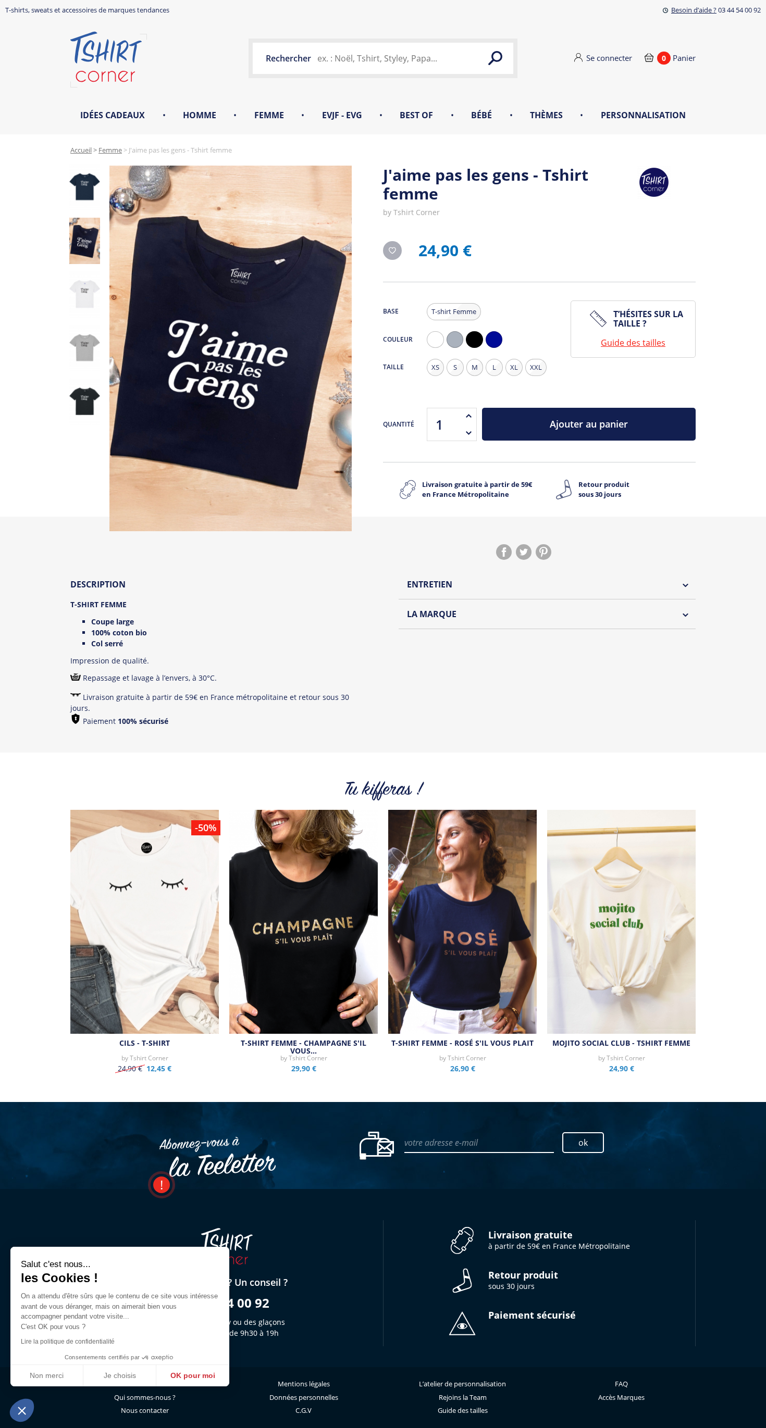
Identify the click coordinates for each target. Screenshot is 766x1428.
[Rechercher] (495, 58)
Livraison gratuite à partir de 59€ (477, 489)
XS (435, 367)
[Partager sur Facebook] (504, 552)
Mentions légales (304, 1383)
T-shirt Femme (453, 311)
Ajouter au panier (589, 424)
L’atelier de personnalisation (462, 1383)
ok (583, 1142)
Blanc (437, 347)
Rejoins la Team (463, 1397)
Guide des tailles (633, 342)
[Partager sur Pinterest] (543, 552)
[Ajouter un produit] (468, 416)
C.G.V (303, 1410)
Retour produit (603, 489)
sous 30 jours (523, 1280)
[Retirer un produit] (468, 432)
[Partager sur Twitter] (524, 552)
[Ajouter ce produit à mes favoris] (392, 250)
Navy (496, 347)
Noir (477, 347)
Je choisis (120, 1375)
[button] (21, 1410)
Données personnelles (303, 1397)
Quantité (398, 424)
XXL (536, 367)
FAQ (621, 1383)
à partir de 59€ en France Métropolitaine (559, 1240)
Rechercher (288, 58)
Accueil (81, 150)
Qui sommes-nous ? (145, 1397)
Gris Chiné (457, 347)
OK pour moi (192, 1375)
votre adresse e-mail (441, 1142)
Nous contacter (145, 1410)
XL (514, 367)
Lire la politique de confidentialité (68, 1341)
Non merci (47, 1375)
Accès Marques (621, 1397)
